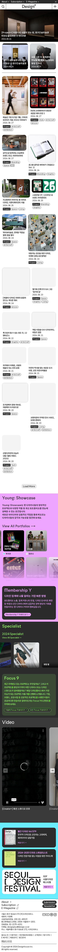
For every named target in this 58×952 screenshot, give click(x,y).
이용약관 (13, 935)
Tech (14, 465)
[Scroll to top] (55, 934)
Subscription (16, 2)
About (4, 2)
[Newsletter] (44, 914)
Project (7, 126)
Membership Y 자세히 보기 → (18, 615)
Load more (29, 486)
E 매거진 (4, 938)
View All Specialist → (11, 638)
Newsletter (49, 906)
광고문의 (22, 938)
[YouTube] (48, 914)
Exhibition (8, 130)
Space (6, 165)
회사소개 (4, 935)
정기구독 (46, 935)
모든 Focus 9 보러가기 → (40, 710)
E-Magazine (31, 2)
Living (21, 209)
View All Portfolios (16, 526)
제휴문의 (13, 938)
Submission (49, 902)
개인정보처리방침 (26, 935)
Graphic (50, 174)
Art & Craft (16, 126)
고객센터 (37, 935)
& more (35, 123)
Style (41, 120)
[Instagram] (55, 914)
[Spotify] (51, 914)
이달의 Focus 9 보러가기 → (16, 710)
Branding (15, 162)
